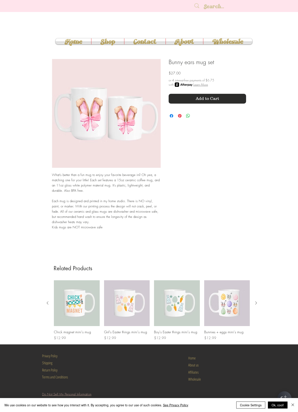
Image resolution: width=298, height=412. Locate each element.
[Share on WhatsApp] (188, 115)
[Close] (292, 405)
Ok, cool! (278, 405)
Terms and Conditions (55, 377)
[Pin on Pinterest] (179, 115)
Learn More (200, 84)
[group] (152, 310)
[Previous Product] (47, 303)
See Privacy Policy (175, 405)
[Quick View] (77, 303)
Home (192, 358)
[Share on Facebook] (171, 115)
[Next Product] (256, 303)
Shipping (47, 362)
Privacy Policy (49, 355)
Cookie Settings (251, 405)
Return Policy (49, 370)
